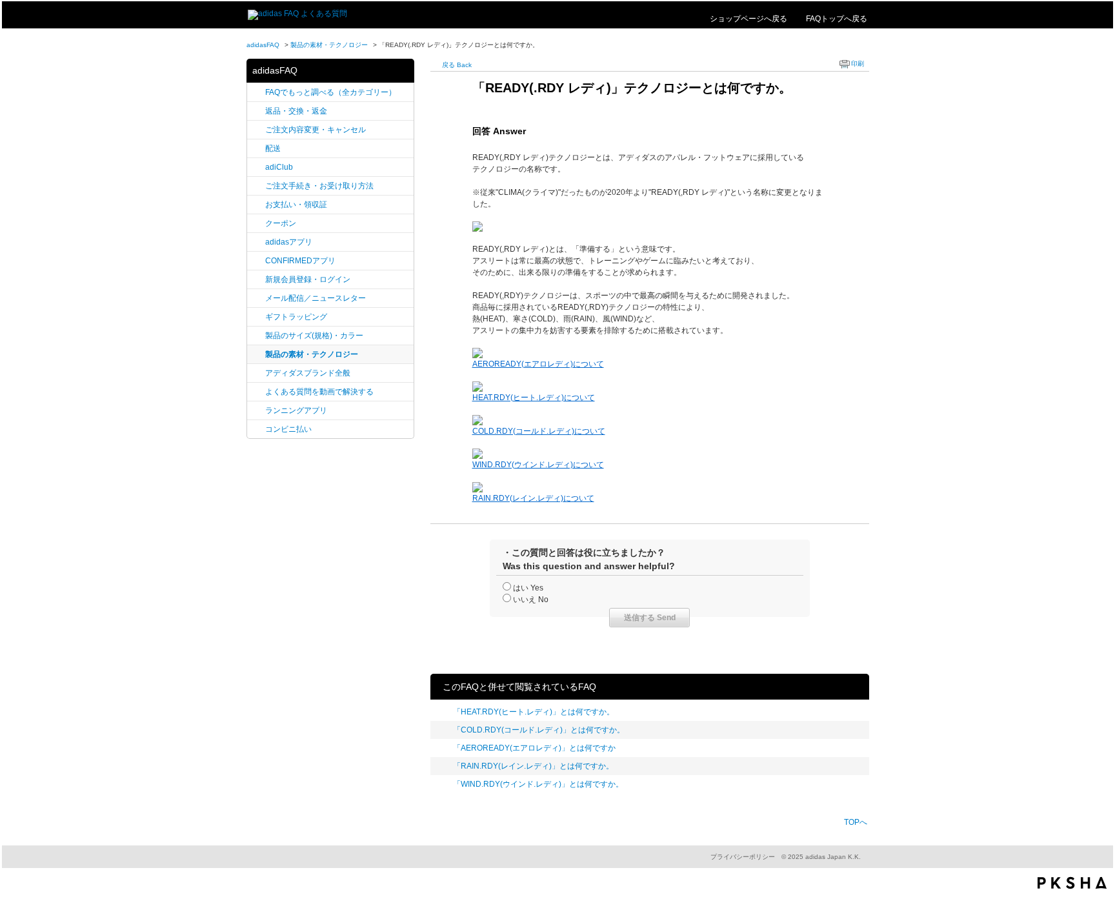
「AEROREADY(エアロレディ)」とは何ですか (534, 748)
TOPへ (855, 822)
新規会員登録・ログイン (307, 279)
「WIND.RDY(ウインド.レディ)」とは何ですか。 (538, 784)
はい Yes (528, 587)
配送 (273, 148)
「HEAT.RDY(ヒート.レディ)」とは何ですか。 (533, 711)
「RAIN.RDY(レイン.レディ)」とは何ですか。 (533, 766)
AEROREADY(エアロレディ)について (538, 364)
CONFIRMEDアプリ (300, 260)
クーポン (280, 223)
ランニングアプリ (296, 410)
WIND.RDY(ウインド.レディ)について (538, 464)
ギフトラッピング (296, 316)
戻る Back (457, 64)
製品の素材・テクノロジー (329, 44)
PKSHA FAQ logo (1072, 882)
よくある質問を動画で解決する (319, 391)
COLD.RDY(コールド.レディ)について (538, 431)
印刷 (857, 63)
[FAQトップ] (297, 13)
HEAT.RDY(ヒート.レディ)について (533, 397)
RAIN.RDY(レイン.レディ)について (533, 498)
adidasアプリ (288, 242)
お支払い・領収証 (296, 204)
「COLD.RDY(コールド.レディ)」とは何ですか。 (539, 729)
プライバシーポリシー (742, 856)
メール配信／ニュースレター (315, 298)
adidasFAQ (262, 44)
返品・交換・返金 (296, 111)
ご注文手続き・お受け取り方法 (319, 185)
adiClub (279, 167)
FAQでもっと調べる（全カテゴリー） (330, 92)
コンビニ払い (288, 429)
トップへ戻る (836, 18)
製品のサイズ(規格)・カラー (314, 335)
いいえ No (530, 599)
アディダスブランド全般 (307, 373)
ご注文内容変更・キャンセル (315, 129)
